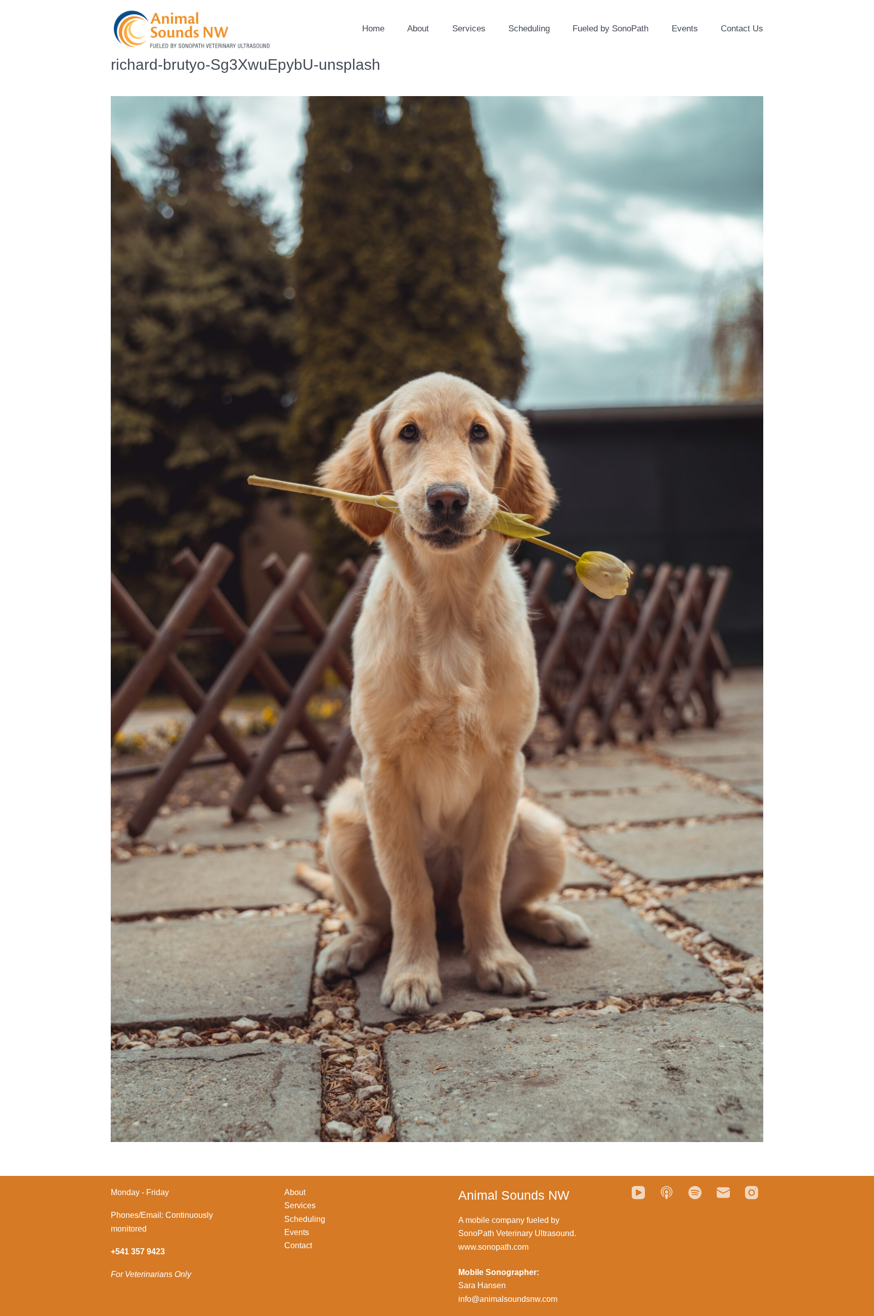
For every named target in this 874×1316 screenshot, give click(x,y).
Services (469, 28)
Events (685, 28)
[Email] (723, 1192)
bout (297, 1192)
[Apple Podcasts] (666, 1192)
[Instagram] (751, 1192)
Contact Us (742, 28)
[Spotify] (695, 1192)
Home (373, 28)
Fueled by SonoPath (610, 28)
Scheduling (529, 28)
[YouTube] (638, 1192)
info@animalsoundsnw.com (507, 1299)
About (418, 28)
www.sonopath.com (493, 1247)
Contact (298, 1245)
